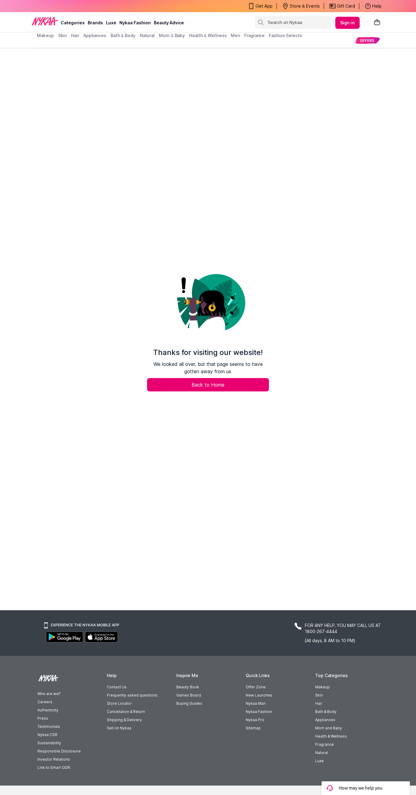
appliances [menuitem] (94, 35)
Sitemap (253, 728)
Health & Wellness (331, 736)
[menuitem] (367, 40)
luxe (111, 22)
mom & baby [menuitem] (172, 35)
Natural (321, 752)
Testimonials (48, 726)
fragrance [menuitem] (254, 35)
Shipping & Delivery (124, 720)
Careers (44, 702)
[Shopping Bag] (377, 23)
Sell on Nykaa (119, 728)
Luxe (319, 761)
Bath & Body (326, 711)
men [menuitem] (235, 35)
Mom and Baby (328, 728)
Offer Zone (256, 687)
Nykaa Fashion (135, 22)
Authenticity (47, 710)
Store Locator (119, 703)
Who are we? (48, 693)
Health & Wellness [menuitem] (208, 35)
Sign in (347, 22)
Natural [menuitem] (147, 35)
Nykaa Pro (255, 720)
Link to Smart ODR (53, 767)
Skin (319, 695)
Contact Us (117, 687)
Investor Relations (53, 759)
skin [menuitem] (62, 35)
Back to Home (208, 385)
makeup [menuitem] (45, 35)
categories (73, 22)
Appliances (325, 720)
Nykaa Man (256, 703)
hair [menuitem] (75, 35)
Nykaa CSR (47, 734)
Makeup (322, 687)
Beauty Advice (169, 22)
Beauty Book (187, 687)
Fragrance (324, 744)
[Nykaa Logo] (44, 21)
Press (42, 718)
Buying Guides (189, 703)
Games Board (188, 695)
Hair (319, 703)
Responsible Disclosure (59, 751)
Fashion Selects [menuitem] (285, 35)
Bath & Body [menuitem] (123, 35)
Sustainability (49, 743)
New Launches (259, 695)
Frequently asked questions (132, 695)
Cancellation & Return (126, 711)
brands (95, 22)
